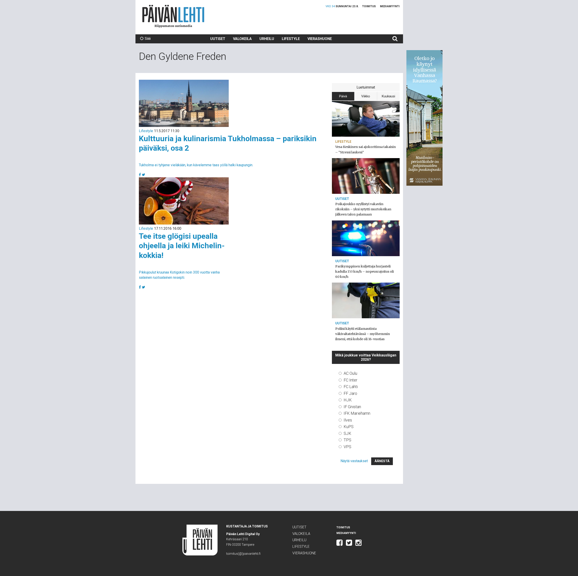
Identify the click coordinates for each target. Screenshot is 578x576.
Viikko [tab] (365, 96)
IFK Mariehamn (357, 413)
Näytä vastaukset (354, 461)
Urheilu (266, 39)
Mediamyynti (390, 6)
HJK (348, 400)
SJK (347, 433)
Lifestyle (291, 39)
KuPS (349, 426)
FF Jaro (350, 393)
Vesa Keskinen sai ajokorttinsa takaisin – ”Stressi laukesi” (365, 149)
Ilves (348, 420)
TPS (347, 440)
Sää (148, 38)
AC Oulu (350, 373)
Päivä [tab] (343, 96)
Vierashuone (320, 39)
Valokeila (242, 39)
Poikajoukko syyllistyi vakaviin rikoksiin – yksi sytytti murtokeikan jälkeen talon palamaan (363, 209)
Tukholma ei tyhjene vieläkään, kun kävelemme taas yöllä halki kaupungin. (196, 165)
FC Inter (350, 380)
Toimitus (369, 6)
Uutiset (217, 39)
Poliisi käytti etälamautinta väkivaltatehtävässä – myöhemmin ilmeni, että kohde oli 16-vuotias (362, 334)
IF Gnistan (352, 406)
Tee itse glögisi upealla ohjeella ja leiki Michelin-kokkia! (182, 246)
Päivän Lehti (173, 16)
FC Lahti (351, 386)
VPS (347, 446)
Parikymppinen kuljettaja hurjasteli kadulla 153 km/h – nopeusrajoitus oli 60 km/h (364, 271)
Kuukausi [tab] (388, 96)
